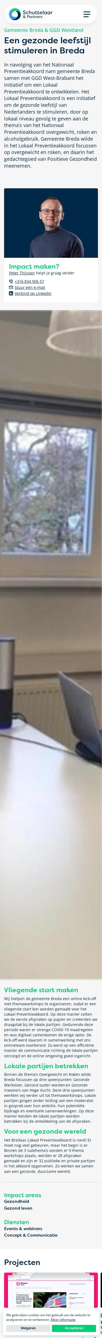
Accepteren (74, 1328)
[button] (87, 14)
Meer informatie (63, 1319)
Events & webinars (23, 1228)
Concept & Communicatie (30, 1235)
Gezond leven (18, 1208)
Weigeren (28, 1328)
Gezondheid (16, 1201)
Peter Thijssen (22, 273)
